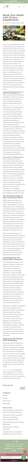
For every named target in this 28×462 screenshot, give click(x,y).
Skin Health (6, 403)
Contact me (6, 370)
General (22, 23)
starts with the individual (15, 105)
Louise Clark (8, 23)
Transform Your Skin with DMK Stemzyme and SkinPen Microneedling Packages (12, 417)
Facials (5, 395)
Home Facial (7, 401)
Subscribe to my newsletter (14, 454)
